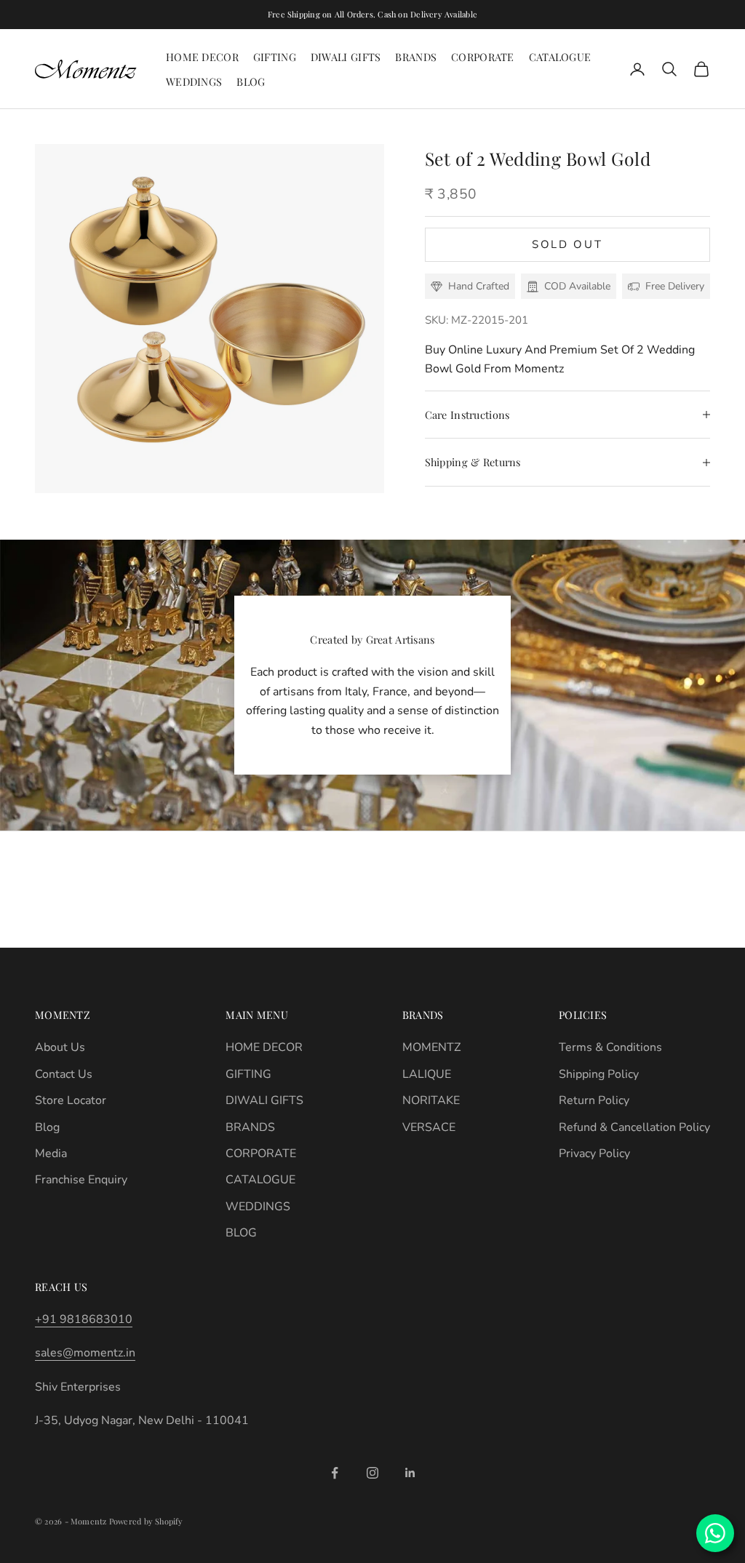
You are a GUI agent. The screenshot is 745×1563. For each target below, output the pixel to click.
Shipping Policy (599, 1074)
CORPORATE (482, 56)
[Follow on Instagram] (372, 1473)
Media (51, 1154)
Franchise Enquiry (81, 1180)
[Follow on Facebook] (334, 1473)
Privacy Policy (594, 1154)
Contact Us (63, 1074)
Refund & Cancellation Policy (634, 1127)
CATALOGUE (560, 56)
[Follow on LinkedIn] (410, 1473)
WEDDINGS (194, 81)
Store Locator (70, 1100)
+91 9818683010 (83, 1319)
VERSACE (428, 1127)
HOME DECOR (202, 56)
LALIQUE (426, 1074)
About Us (60, 1047)
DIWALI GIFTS (346, 56)
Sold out (567, 244)
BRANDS (416, 56)
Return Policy (594, 1100)
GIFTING (274, 56)
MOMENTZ (431, 1047)
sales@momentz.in (85, 1353)
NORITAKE (431, 1100)
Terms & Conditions (610, 1047)
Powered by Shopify (146, 1521)
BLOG (250, 81)
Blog (47, 1127)
